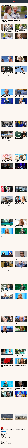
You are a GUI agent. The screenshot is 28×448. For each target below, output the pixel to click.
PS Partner (2, 442)
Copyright (2, 436)
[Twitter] (4, 431)
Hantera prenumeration (4, 433)
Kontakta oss (3, 435)
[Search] (24, 1)
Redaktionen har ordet (4, 441)
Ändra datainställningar (4, 444)
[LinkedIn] (5, 431)
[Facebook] (2, 431)
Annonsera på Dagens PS (4, 440)
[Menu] (26, 1)
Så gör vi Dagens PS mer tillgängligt (6, 443)
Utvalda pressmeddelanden (4, 434)
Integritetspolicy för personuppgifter (6, 437)
